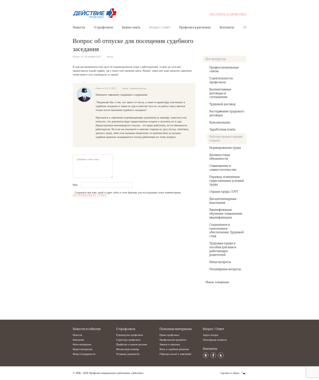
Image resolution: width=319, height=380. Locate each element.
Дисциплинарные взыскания (222, 200)
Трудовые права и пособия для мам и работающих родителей (222, 249)
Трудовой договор (222, 104)
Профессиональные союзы (224, 69)
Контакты (227, 27)
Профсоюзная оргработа (173, 339)
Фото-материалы (82, 344)
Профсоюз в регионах (195, 27)
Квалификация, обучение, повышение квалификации (225, 213)
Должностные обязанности (219, 157)
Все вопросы (216, 59)
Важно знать (131, 27)
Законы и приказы (170, 344)
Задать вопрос (210, 335)
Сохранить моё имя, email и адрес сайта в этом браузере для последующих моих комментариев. (128, 192)
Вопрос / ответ (159, 27)
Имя (75, 184)
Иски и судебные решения (174, 349)
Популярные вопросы (225, 269)
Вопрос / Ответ (213, 329)
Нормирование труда (225, 147)
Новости (79, 27)
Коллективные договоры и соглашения (220, 93)
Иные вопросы (220, 262)
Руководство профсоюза (129, 335)
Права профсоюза (169, 335)
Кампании (78, 339)
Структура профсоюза (128, 339)
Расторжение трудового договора (226, 113)
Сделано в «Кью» (230, 373)
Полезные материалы (176, 329)
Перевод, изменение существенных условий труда (226, 180)
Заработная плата (222, 129)
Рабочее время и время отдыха (225, 138)
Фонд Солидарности (84, 354)
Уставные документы (127, 354)
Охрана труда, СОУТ (223, 191)
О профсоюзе (103, 27)
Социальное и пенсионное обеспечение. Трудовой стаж (226, 230)
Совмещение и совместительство (222, 167)
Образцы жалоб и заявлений (175, 354)
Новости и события (87, 329)
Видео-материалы (82, 349)
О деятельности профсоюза (221, 80)
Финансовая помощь (127, 349)
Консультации (219, 122)
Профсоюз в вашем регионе (131, 344)
